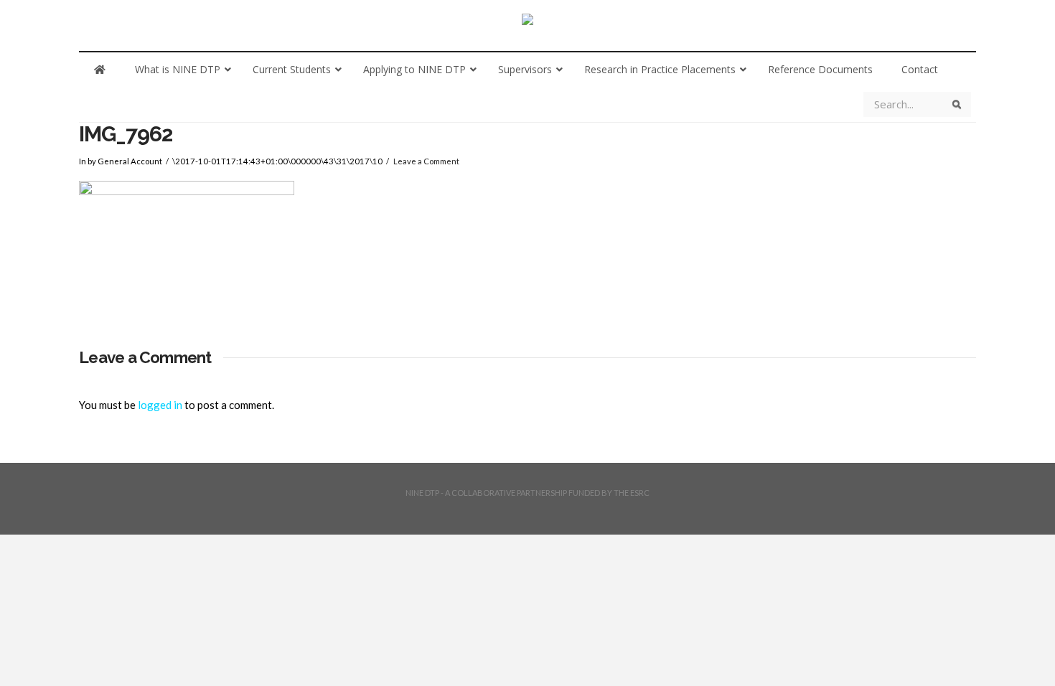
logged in (160, 404)
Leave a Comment (426, 161)
